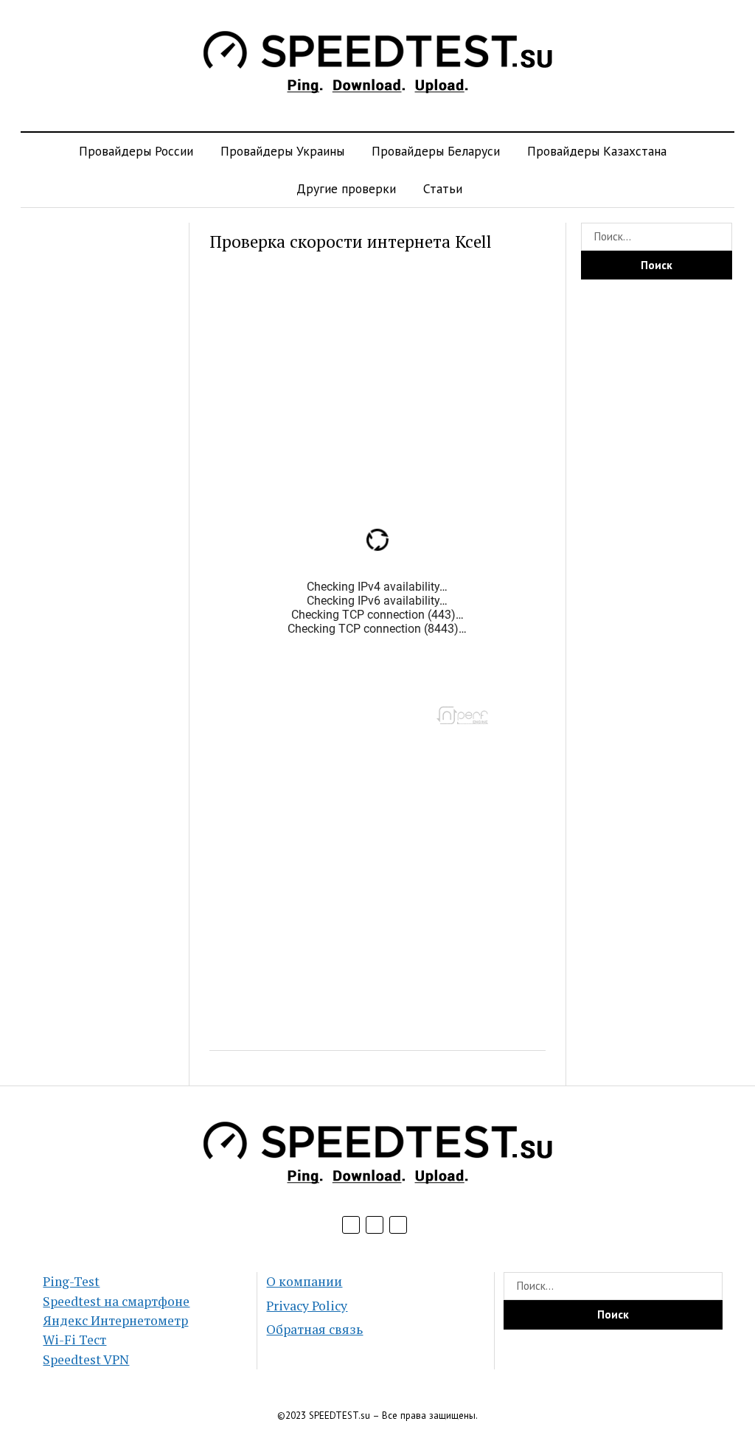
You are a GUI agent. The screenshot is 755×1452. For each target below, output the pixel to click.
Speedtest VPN (86, 1359)
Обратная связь (314, 1329)
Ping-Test (71, 1281)
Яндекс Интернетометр (115, 1320)
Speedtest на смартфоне (116, 1301)
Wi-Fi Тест (74, 1339)
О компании (304, 1281)
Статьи (442, 188)
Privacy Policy (306, 1305)
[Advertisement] (98, 444)
